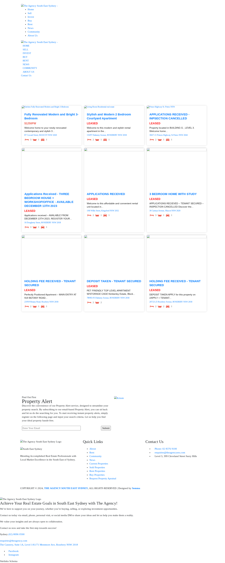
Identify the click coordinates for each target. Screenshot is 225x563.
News (30, 28)
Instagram (14, 554)
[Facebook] (33, 472)
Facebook (14, 551)
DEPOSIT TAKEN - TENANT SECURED (114, 281)
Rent (30, 24)
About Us (33, 35)
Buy (30, 20)
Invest (31, 17)
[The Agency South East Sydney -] (39, 5)
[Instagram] (24, 472)
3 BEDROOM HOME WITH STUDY (173, 194)
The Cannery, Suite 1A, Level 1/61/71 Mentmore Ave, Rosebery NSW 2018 (39, 544)
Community (34, 31)
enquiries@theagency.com (13, 540)
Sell (29, 13)
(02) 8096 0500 (16, 534)
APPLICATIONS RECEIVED (106, 194)
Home (31, 9)
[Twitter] (42, 472)
